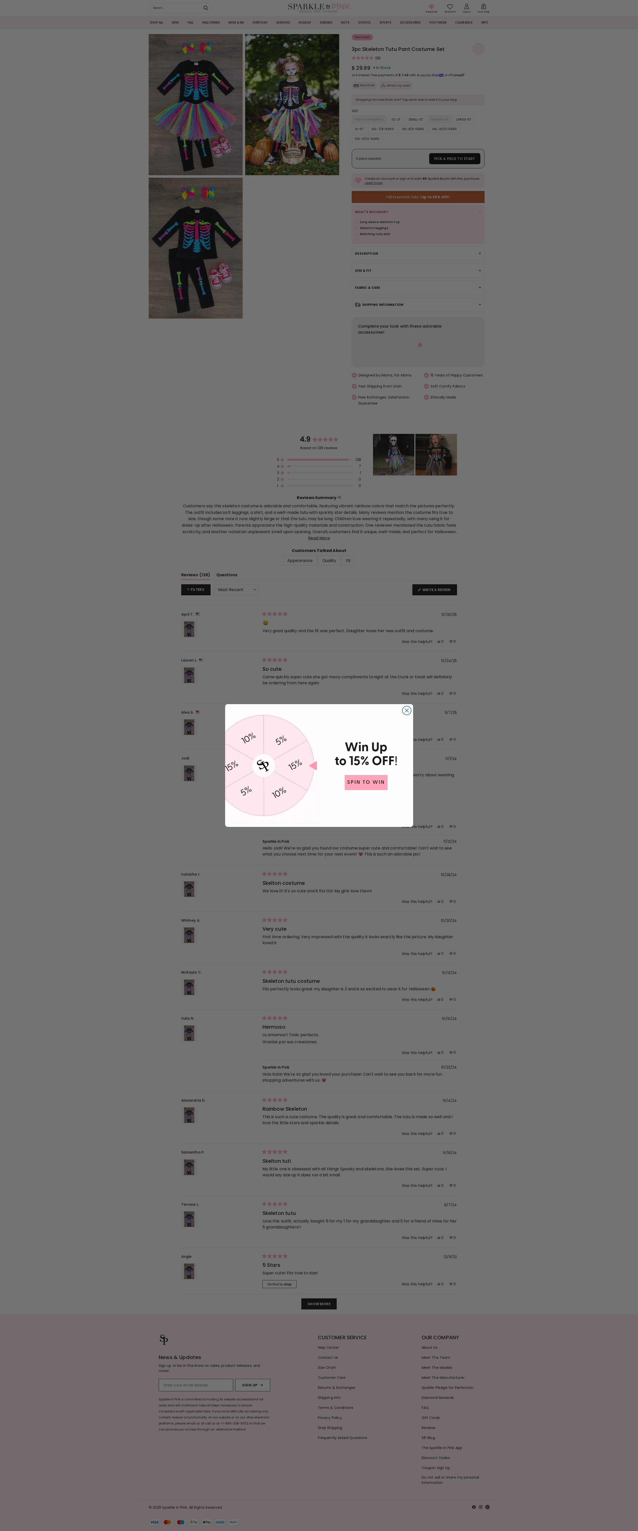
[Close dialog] (406, 710)
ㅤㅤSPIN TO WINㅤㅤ (366, 782)
